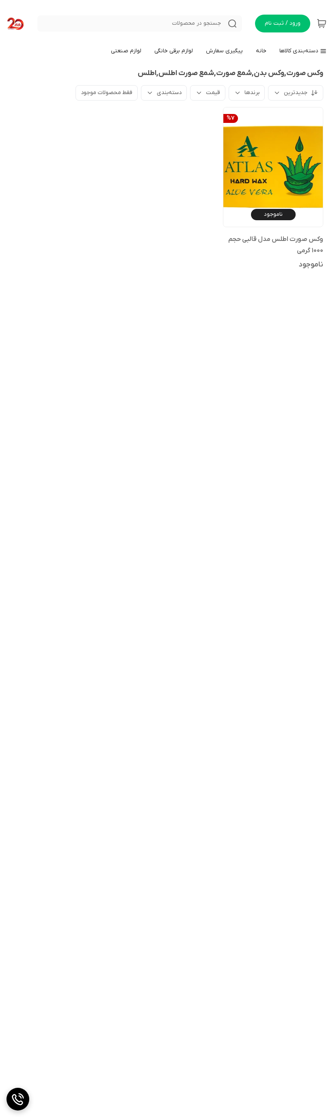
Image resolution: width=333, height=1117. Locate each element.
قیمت (213, 93)
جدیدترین (295, 93)
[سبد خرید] (322, 23)
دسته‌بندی (169, 93)
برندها (251, 93)
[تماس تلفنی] (17, 1099)
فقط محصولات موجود (106, 93)
